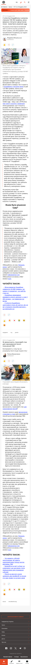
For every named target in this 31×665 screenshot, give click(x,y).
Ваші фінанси (24, 656)
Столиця (16, 656)
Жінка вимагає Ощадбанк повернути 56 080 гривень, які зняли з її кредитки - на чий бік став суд (14, 290)
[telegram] (20, 648)
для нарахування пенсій (15, 408)
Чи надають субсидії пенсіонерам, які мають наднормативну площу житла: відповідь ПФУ (13, 561)
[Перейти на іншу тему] (21, 2)
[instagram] (11, 648)
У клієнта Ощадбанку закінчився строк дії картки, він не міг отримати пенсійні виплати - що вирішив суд (15, 306)
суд (11, 332)
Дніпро (16, 332)
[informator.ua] (3, 2)
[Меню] (29, 2)
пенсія (4, 601)
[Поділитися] (8, 44)
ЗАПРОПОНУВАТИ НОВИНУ (15, 616)
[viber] (25, 648)
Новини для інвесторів (16, 10)
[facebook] (6, 648)
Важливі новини (7, 656)
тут (9, 279)
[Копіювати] (12, 44)
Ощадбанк (5, 332)
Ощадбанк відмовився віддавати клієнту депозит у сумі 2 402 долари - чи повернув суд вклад (15, 298)
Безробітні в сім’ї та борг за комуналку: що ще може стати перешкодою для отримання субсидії (14, 569)
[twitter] (16, 648)
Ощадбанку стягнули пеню (13, 87)
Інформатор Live (14, 275)
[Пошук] (25, 2)
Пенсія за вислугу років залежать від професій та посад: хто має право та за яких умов (14, 576)
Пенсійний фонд (13, 601)
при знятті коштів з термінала (14, 104)
